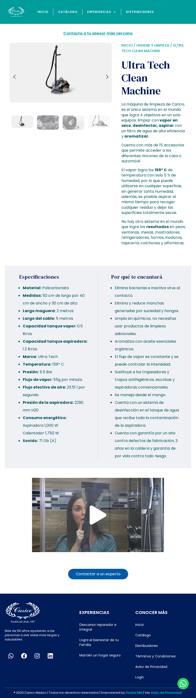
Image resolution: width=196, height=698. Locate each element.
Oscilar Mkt (133, 692)
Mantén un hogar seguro (100, 655)
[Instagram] (37, 656)
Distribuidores (140, 12)
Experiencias (99, 12)
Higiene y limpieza (152, 45)
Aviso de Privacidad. (166, 692)
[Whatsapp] (11, 656)
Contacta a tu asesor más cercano (98, 33)
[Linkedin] (50, 656)
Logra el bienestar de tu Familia (99, 642)
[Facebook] (24, 656)
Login (139, 677)
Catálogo (67, 12)
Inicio (42, 12)
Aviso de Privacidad (151, 666)
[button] (98, 515)
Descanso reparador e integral (97, 627)
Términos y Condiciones (155, 656)
